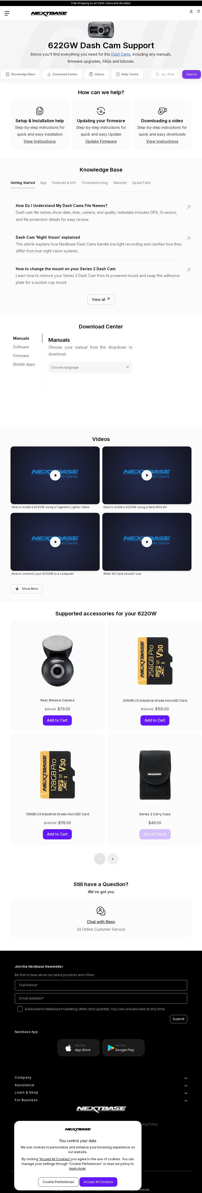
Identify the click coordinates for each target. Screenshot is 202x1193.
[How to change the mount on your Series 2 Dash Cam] (101, 278)
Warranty (120, 183)
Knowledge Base (23, 74)
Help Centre (130, 74)
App (43, 183)
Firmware (21, 355)
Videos (99, 74)
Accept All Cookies (98, 1182)
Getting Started (23, 183)
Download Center (65, 74)
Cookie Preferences (58, 1182)
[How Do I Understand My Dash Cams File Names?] (101, 215)
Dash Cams (120, 54)
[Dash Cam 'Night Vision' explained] (101, 247)
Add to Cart (155, 720)
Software (21, 347)
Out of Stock (155, 834)
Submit (178, 1019)
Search (191, 74)
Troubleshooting (95, 183)
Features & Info (64, 183)
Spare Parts (141, 183)
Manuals (21, 338)
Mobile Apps (24, 364)
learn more (77, 1168)
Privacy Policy (147, 1124)
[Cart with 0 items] (198, 11)
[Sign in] (191, 11)
